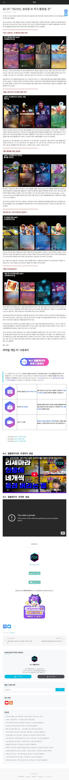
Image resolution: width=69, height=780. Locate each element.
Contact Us (48, 776)
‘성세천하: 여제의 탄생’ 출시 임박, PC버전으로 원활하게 (21, 726)
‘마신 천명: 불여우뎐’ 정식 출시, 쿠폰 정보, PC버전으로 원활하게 (24, 757)
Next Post (52, 640)
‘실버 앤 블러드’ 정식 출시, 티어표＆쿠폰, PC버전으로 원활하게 (24, 741)
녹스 (34, 2)
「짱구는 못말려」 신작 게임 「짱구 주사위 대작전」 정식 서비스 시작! (24, 716)
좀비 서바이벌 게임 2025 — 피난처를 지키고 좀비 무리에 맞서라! (24, 729)
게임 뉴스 (12, 632)
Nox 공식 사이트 (34, 564)
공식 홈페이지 (21, 776)
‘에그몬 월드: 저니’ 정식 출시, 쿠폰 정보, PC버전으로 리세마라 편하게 (25, 735)
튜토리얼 (34, 776)
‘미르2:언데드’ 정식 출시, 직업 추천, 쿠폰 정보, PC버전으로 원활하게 (25, 732)
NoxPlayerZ (41, 776)
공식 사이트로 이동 (20, 436)
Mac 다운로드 (52, 676)
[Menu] (4, 2)
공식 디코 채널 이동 (20, 441)
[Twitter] (66, 14)
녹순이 (15, 12)
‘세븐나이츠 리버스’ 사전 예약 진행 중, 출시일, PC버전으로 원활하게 (25, 754)
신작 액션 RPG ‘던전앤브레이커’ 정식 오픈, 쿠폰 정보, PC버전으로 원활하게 (27, 738)
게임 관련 (28, 776)
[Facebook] (66, 11)
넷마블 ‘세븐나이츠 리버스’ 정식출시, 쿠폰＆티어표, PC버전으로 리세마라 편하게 (29, 750)
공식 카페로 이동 (19, 439)
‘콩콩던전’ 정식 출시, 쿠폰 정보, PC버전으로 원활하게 (21, 744)
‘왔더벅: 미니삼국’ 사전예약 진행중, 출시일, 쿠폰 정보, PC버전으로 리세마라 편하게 (29, 747)
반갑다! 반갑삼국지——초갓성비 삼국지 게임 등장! (20, 719)
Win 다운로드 (19, 676)
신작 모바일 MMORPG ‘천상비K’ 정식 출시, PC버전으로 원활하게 (25, 722)
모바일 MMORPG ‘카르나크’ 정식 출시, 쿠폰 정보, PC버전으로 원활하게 (26, 760)
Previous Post (19, 641)
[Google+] (66, 16)
